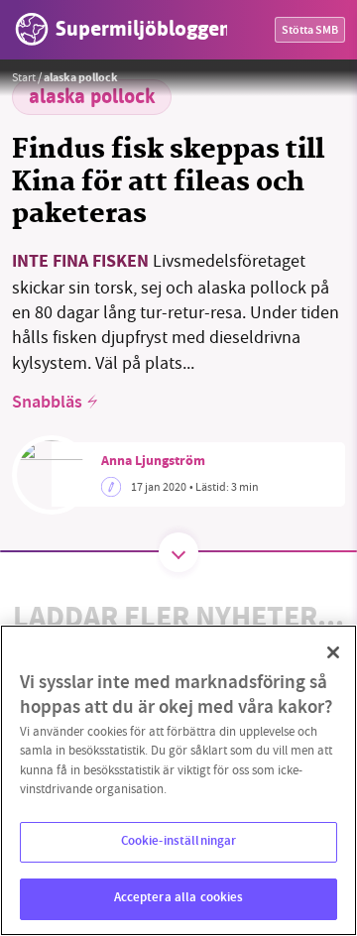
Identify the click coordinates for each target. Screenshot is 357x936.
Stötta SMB (310, 31)
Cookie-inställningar (179, 842)
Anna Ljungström (153, 462)
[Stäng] (333, 652)
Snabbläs (47, 403)
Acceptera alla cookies (179, 898)
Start (24, 77)
